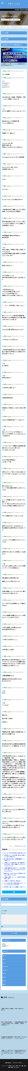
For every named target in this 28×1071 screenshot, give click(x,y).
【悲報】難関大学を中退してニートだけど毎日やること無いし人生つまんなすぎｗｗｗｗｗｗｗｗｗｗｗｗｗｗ (14, 869)
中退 (15, 19)
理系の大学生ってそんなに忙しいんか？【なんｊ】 (21, 1037)
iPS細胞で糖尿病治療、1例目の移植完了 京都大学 (21, 1022)
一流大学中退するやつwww (16, 26)
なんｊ (25, 48)
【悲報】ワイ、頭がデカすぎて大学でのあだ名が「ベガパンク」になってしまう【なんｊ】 (7, 1052)
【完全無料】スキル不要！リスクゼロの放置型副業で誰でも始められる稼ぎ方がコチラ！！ (13, 64)
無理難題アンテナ (5, 946)
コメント (3, 913)
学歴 (5, 973)
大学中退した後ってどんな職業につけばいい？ (14, 887)
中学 (5, 959)
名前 (2, 926)
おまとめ (4, 944)
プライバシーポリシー (18, 1062)
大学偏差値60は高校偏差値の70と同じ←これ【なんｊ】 (7, 1037)
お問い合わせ (8, 1062)
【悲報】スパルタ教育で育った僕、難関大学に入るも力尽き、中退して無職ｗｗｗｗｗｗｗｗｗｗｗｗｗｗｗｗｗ (14, 864)
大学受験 (5, 966)
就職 (5, 980)
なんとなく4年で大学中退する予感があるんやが (15, 853)
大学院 (5, 970)
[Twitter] (14, 892)
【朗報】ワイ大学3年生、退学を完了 (12, 880)
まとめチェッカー (5, 945)
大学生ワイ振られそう (19, 1008)
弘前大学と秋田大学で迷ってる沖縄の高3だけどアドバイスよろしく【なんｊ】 (21, 1052)
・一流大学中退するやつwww (19, 846)
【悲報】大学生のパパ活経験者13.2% (7, 1009)
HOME (3, 26)
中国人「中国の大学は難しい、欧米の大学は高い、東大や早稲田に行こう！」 (7, 1023)
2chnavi (3, 943)
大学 (11, 19)
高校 (5, 984)
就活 (5, 977)
